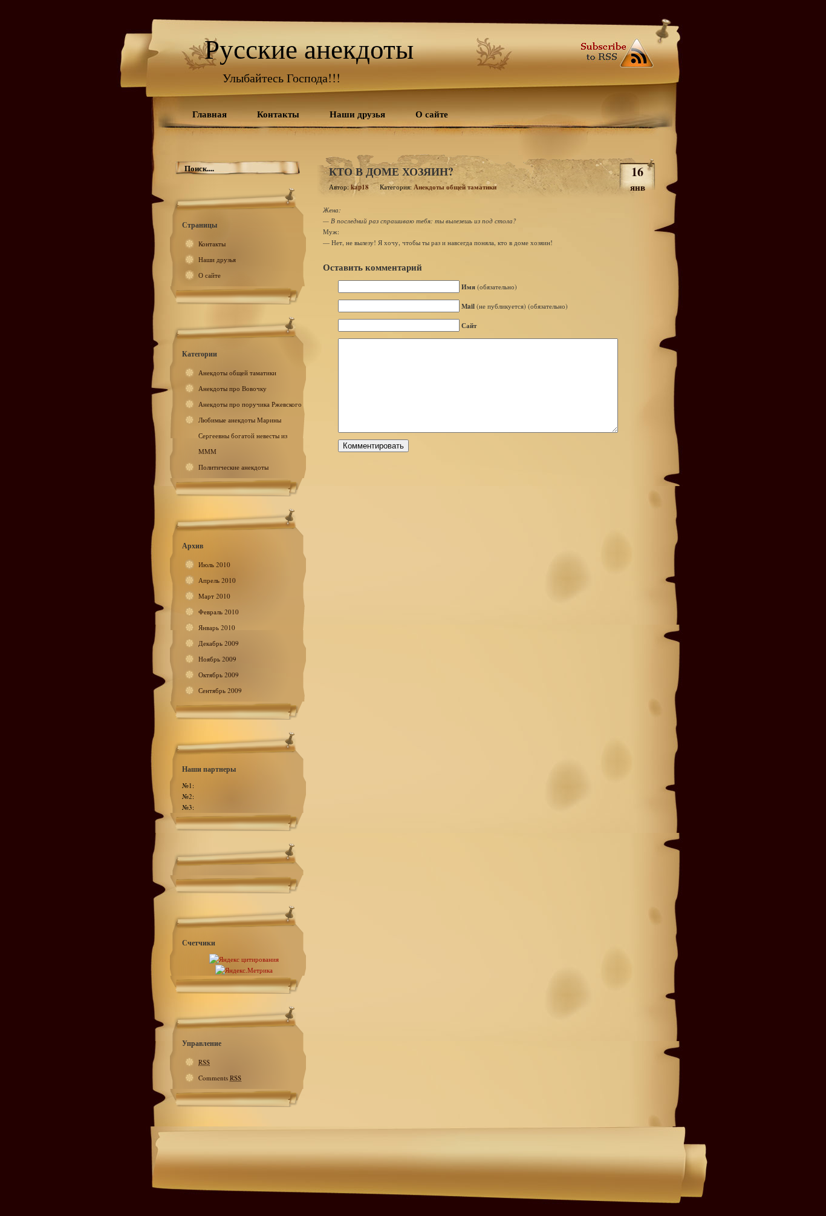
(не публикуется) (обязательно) (514, 306)
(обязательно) (489, 286)
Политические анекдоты (233, 467)
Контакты (278, 113)
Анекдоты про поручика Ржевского (250, 404)
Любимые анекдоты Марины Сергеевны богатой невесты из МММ (242, 435)
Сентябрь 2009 (220, 690)
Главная (209, 113)
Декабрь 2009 (218, 643)
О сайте (431, 113)
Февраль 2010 (218, 611)
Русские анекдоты (309, 48)
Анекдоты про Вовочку (232, 388)
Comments (219, 1077)
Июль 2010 (214, 564)
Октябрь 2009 (218, 674)
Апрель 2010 (217, 580)
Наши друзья (357, 113)
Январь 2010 (216, 627)
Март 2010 (214, 595)
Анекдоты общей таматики (237, 372)
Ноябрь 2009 (217, 658)
